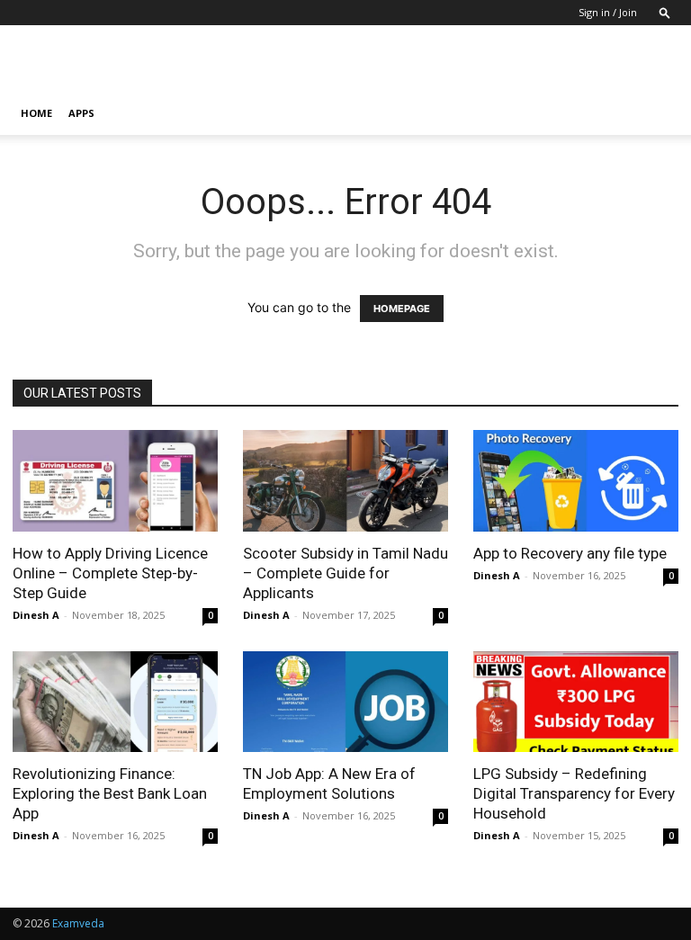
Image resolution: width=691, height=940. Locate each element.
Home (36, 113)
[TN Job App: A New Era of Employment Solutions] (345, 702)
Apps (81, 113)
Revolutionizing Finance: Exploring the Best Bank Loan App (110, 793)
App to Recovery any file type (570, 553)
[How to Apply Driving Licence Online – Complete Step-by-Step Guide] (115, 481)
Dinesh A (36, 615)
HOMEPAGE (401, 308)
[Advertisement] (467, 65)
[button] (664, 12)
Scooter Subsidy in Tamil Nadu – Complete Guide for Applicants (345, 573)
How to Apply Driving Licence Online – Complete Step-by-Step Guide (110, 573)
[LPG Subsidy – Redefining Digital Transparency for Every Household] (575, 702)
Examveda (78, 923)
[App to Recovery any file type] (575, 481)
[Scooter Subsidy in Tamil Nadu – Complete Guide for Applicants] (345, 481)
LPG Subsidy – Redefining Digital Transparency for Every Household (574, 793)
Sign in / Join (608, 12)
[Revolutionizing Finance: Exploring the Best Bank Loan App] (115, 702)
